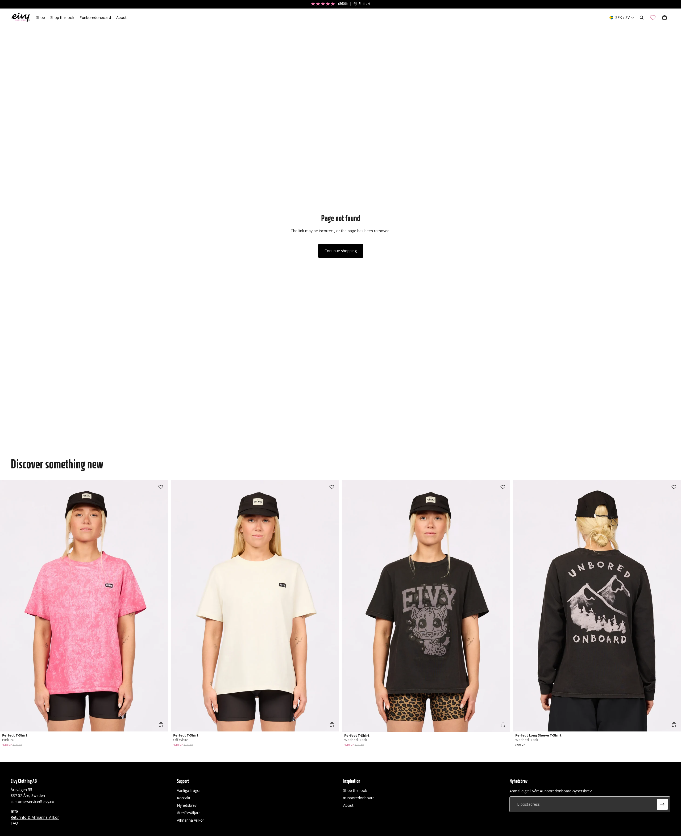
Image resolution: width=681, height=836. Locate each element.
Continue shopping (341, 250)
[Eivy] (21, 17)
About (348, 805)
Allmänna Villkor (190, 820)
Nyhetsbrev (187, 805)
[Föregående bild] (8, 606)
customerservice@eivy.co (32, 801)
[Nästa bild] (160, 606)
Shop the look (355, 790)
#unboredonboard (359, 797)
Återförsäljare (189, 812)
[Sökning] (641, 17)
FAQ (14, 823)
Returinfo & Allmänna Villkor (35, 817)
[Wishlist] (653, 17)
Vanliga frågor (189, 790)
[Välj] (161, 724)
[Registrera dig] (662, 804)
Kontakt (183, 797)
